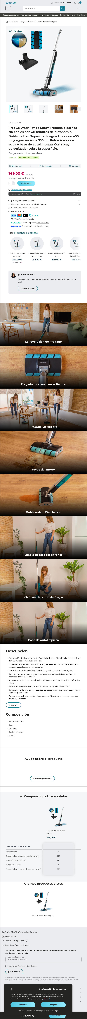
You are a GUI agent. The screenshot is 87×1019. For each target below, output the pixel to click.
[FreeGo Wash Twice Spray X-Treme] (76, 243)
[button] (79, 109)
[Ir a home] (7, 22)
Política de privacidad (41, 1011)
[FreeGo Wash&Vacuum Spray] (17, 243)
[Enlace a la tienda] (10, 3)
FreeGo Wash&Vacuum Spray (17, 254)
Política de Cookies (25, 1011)
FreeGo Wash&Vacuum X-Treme (36, 254)
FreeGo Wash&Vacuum (56, 254)
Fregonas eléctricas (26, 232)
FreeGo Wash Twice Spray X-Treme (76, 254)
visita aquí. (46, 999)
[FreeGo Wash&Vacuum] (56, 243)
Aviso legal (54, 1011)
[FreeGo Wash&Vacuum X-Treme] (37, 243)
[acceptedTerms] (6, 966)
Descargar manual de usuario (21, 178)
